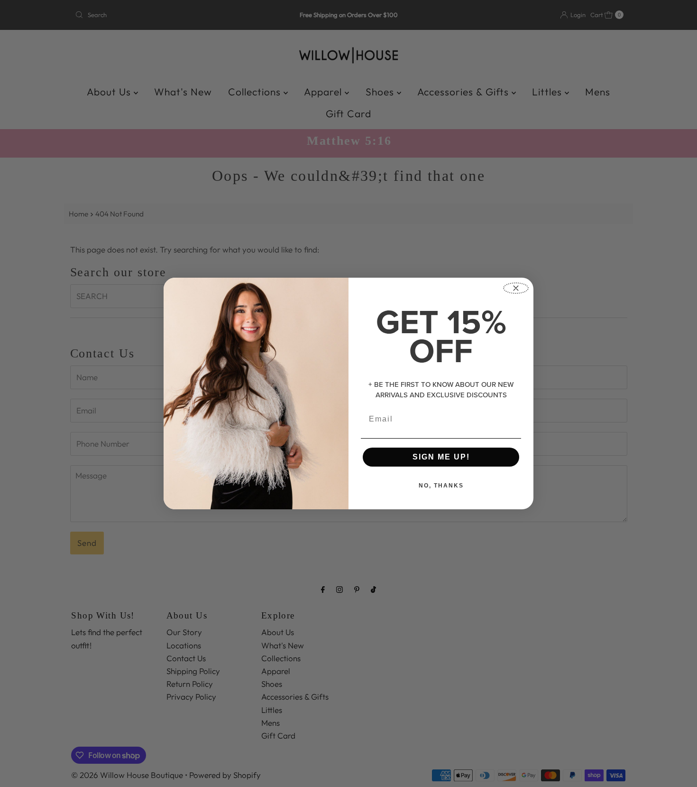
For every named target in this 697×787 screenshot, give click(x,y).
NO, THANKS (441, 485)
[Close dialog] (516, 288)
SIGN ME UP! (441, 457)
